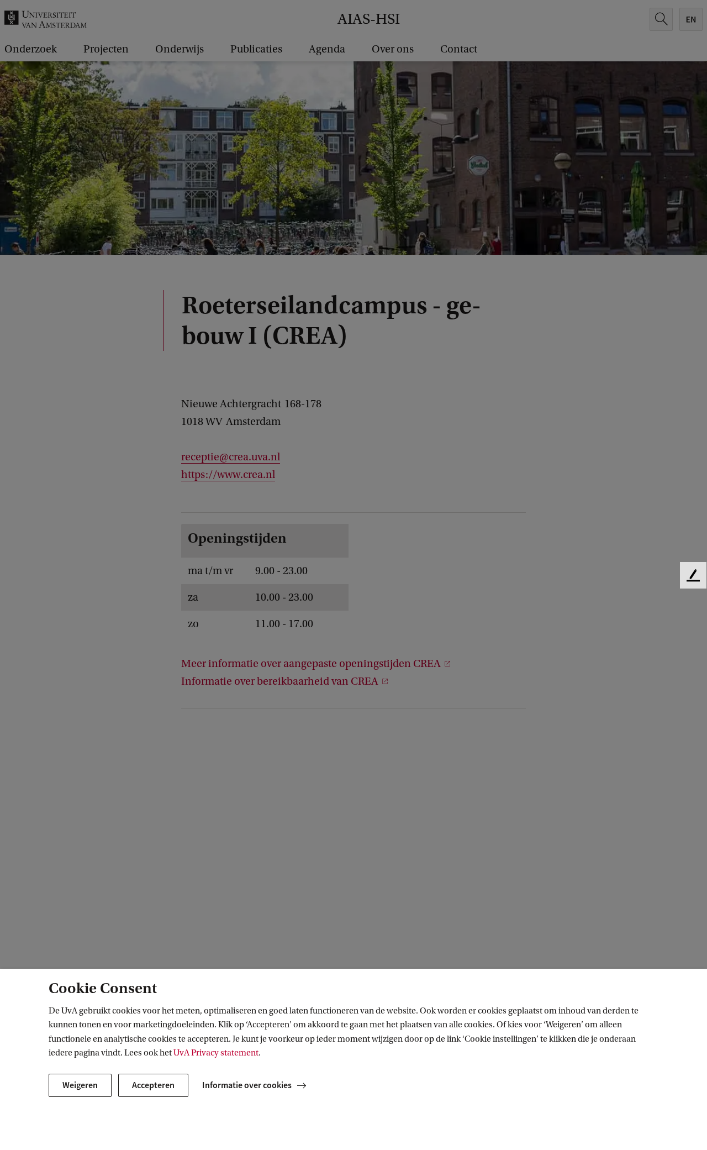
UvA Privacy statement (215, 1053)
